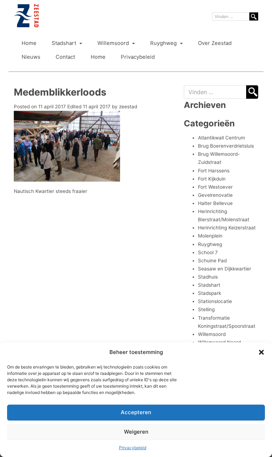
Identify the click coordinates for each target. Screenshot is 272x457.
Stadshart (65, 43)
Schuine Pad (212, 260)
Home (29, 43)
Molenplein (210, 236)
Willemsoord (113, 43)
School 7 (208, 252)
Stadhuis (208, 277)
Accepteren (136, 412)
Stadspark (209, 293)
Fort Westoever (215, 187)
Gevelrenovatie (215, 195)
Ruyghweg (164, 43)
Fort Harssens (214, 170)
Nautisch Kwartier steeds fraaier (50, 191)
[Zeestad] (26, 16)
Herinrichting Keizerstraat (227, 227)
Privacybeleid (132, 447)
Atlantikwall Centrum (221, 138)
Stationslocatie (215, 301)
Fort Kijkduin (212, 179)
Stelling (206, 309)
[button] (261, 352)
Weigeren (136, 431)
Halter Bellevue (215, 203)
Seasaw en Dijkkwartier (224, 269)
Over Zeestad (215, 43)
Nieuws (31, 57)
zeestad (128, 106)
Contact (65, 57)
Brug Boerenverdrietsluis (226, 146)
